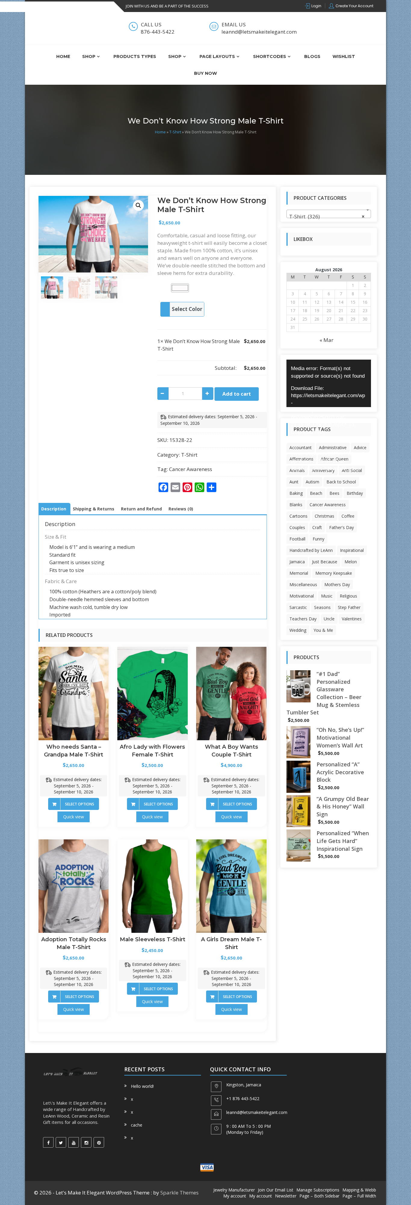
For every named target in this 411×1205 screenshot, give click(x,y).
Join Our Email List (275, 1190)
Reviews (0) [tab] (180, 509)
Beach (316, 493)
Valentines (352, 619)
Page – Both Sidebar (319, 1196)
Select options (79, 804)
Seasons (322, 607)
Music (326, 596)
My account (234, 1196)
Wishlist (343, 56)
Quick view (73, 817)
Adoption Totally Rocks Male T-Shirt (73, 943)
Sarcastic (298, 607)
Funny (318, 539)
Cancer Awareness (190, 469)
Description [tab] (53, 509)
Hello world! (142, 1086)
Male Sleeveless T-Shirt (152, 939)
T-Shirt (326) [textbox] (327, 216)
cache (136, 1125)
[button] (138, 205)
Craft (317, 527)
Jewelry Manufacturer (234, 1190)
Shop (88, 56)
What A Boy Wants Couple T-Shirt (231, 751)
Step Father (349, 607)
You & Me (323, 630)
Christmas (324, 516)
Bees (334, 493)
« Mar (326, 339)
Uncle (329, 619)
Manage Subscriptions (317, 1190)
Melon (351, 561)
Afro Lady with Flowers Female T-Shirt (152, 751)
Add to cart (236, 393)
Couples (297, 527)
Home (63, 56)
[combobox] (328, 214)
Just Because (324, 561)
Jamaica (297, 561)
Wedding (297, 630)
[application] (328, 383)
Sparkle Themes (179, 1192)
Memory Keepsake (333, 573)
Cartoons (298, 516)
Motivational (301, 596)
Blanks (295, 504)
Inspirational (352, 550)
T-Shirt (175, 132)
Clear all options (176, 367)
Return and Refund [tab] (141, 509)
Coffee (347, 516)
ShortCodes (269, 56)
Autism (312, 482)
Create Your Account (354, 6)
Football (297, 539)
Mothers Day (337, 584)
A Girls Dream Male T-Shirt (231, 943)
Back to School (341, 482)
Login (316, 6)
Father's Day (341, 527)
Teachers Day (303, 619)
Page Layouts (217, 56)
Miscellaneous (303, 584)
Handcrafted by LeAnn (311, 550)
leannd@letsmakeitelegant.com (256, 1112)
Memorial (298, 573)
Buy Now (205, 73)
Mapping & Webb (359, 1190)
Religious (348, 596)
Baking (296, 493)
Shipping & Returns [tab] (93, 509)
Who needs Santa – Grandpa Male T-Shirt (73, 751)
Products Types (134, 56)
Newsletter (285, 1196)
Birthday (355, 493)
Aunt (293, 482)
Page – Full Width (359, 1196)
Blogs (312, 56)
